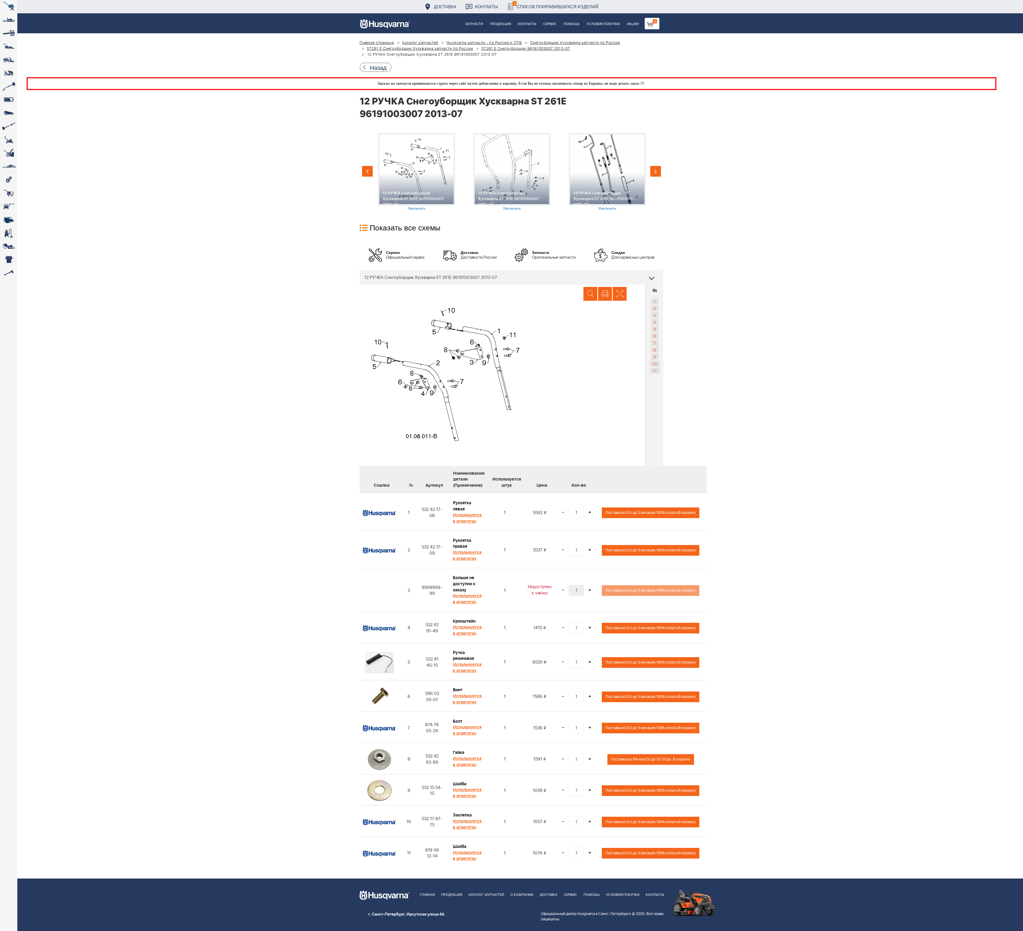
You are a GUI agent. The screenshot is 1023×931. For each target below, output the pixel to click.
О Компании (521, 894)
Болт (457, 721)
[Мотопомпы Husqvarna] (8, 219)
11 (655, 370)
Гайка (458, 752)
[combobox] (511, 277)
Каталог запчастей (420, 43)
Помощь (571, 24)
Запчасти (474, 24)
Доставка (445, 6)
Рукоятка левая (462, 506)
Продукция (500, 24)
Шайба (459, 784)
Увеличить (416, 208)
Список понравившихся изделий (556, 5)
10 (655, 363)
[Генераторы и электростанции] (8, 193)
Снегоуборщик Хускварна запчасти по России (575, 43)
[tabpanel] (416, 172)
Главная (427, 894)
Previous (367, 171)
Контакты (486, 6)
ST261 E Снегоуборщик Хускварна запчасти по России (420, 48)
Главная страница (377, 43)
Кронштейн (464, 621)
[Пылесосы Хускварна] (8, 233)
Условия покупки (603, 24)
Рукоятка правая (462, 543)
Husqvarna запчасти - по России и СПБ (484, 43)
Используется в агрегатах (467, 518)
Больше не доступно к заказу (464, 584)
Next (655, 171)
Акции (633, 24)
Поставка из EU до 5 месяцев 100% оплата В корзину (651, 512)
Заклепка (462, 815)
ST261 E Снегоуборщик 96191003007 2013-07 (525, 48)
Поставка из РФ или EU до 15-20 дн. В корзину (650, 759)
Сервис (550, 24)
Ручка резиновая (463, 655)
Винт (457, 690)
